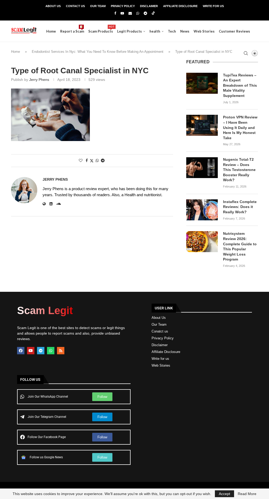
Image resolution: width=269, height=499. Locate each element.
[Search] (245, 53)
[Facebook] (115, 13)
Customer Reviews (234, 31)
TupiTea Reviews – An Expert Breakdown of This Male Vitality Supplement (240, 85)
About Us (53, 6)
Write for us (160, 358)
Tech (172, 31)
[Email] (130, 13)
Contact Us (75, 6)
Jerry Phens (39, 79)
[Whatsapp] (137, 13)
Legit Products (129, 31)
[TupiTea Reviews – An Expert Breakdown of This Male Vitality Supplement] (202, 83)
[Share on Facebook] (87, 160)
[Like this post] (80, 160)
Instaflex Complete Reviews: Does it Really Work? (240, 207)
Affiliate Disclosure (180, 6)
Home (51, 31)
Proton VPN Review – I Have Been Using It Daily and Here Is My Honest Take (240, 127)
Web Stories (204, 31)
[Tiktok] (153, 13)
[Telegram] (145, 13)
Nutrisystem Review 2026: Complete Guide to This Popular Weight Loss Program (240, 246)
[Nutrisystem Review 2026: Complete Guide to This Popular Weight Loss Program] (202, 241)
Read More (247, 494)
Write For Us (213, 6)
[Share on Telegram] (103, 160)
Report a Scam (72, 29)
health (154, 31)
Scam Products (100, 29)
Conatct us (160, 331)
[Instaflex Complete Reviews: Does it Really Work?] (202, 209)
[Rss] (60, 350)
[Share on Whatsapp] (97, 160)
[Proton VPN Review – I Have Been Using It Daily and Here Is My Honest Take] (202, 125)
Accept (224, 494)
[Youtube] (122, 13)
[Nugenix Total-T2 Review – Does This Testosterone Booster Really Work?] (202, 167)
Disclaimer (149, 6)
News (184, 31)
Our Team (98, 6)
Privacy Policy (123, 6)
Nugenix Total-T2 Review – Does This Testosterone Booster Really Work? (239, 169)
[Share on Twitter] (92, 160)
